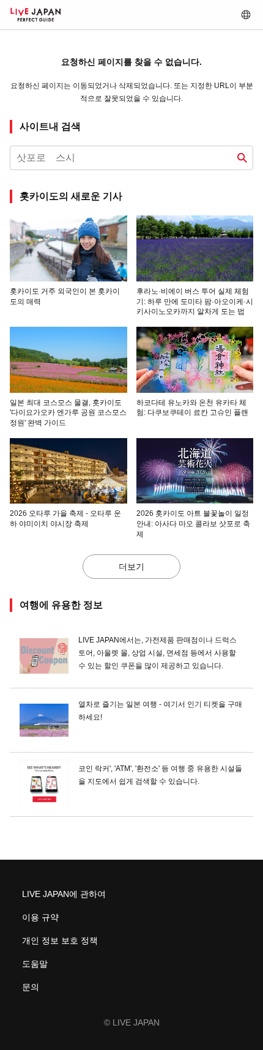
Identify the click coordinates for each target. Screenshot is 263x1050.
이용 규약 (40, 917)
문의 (30, 987)
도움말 (35, 964)
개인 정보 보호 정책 (60, 940)
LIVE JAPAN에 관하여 (64, 894)
